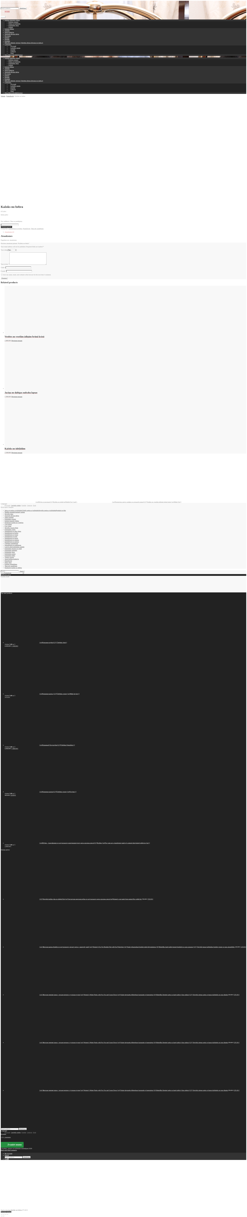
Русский (13, 46)
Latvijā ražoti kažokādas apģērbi (14, 547)
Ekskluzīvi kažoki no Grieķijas (14, 522)
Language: (8, 44)
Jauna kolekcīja (9, 32)
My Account (8, 1153)
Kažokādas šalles (10, 555)
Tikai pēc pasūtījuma (37, 229)
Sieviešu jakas (9, 514)
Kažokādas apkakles (11, 550)
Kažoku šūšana (9, 29)
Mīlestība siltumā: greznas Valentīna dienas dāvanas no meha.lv (24, 43)
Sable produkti (9, 517)
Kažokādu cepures (10, 519)
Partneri (7, 37)
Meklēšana (23, 8)
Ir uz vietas (8, 526)
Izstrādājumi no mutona (12, 540)
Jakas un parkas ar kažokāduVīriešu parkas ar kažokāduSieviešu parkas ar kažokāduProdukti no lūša (35, 510)
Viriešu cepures (9, 557)
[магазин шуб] (3, 1095)
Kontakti (7, 41)
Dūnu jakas (8, 562)
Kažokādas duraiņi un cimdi (13, 549)
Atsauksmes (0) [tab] (9, 232)
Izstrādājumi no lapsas (11, 538)
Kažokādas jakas (13, 25)
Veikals (3, 96)
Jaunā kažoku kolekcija (12, 559)
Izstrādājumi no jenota (11, 535)
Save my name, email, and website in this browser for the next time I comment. (27, 275)
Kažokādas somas (10, 554)
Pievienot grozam (6, 227)
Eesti (12, 53)
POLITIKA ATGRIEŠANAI (13, 55)
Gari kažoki (8, 524)
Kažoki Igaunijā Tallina (12, 521)
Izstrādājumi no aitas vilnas (13, 531)
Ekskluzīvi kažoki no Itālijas (13, 568)
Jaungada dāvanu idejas (12, 34)
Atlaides (7, 31)
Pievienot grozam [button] (17, 341)
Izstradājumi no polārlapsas (13, 545)
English (12, 50)
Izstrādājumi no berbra (15, 229)
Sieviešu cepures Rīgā (11, 528)
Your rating (4, 250)
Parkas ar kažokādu (14, 24)
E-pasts (3, 271)
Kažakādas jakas (10, 552)
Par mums (8, 36)
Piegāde (7, 39)
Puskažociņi (10, 96)
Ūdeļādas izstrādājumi (11, 543)
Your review (5, 264)
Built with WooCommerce (9, 1150)
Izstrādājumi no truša (11, 536)
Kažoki (10, 27)
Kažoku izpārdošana (11, 564)
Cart (6, 1159)
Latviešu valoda (15, 48)
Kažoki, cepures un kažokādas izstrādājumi (14, 1)
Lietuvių (13, 51)
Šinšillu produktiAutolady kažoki (15, 512)
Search (7, 1155)
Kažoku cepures (13, 22)
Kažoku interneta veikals (12, 20)
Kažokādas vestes (10, 529)
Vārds (3, 267)
